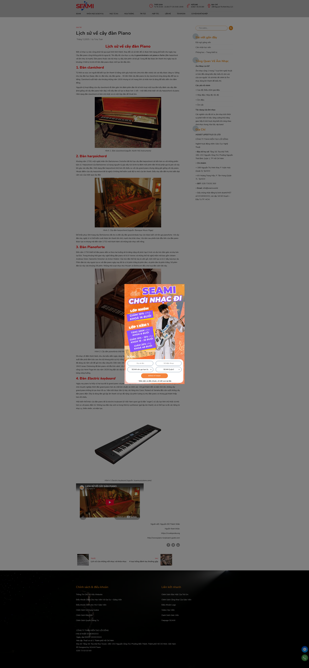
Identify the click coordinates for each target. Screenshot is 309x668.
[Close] (183, 285)
